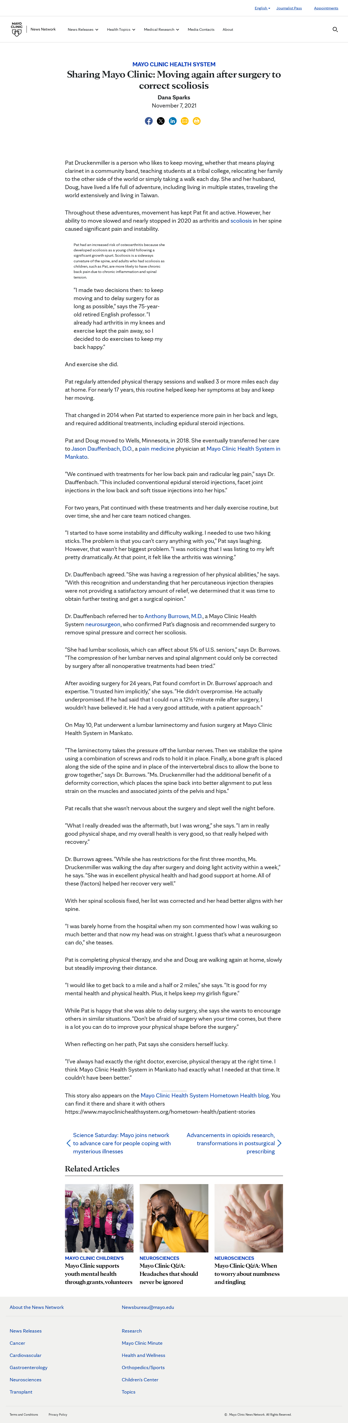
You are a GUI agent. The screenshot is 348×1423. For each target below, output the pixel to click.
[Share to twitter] (161, 120)
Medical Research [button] (159, 29)
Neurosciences (26, 1379)
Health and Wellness (143, 1355)
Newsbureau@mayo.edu (148, 1307)
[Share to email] (185, 120)
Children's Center (140, 1379)
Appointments (326, 8)
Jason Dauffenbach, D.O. (101, 448)
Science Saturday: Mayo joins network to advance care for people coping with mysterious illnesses (122, 1143)
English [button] (261, 8)
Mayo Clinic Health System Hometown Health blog (205, 1095)
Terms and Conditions (24, 1414)
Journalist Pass (289, 8)
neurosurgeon (103, 624)
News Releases (26, 1331)
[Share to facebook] (149, 120)
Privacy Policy (58, 1414)
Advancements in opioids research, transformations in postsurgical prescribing (231, 1143)
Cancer (17, 1343)
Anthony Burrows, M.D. (174, 616)
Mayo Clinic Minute (142, 1343)
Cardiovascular (26, 1355)
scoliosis (241, 220)
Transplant (21, 1392)
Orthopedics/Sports (143, 1367)
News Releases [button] (81, 29)
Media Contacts (201, 29)
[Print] (197, 120)
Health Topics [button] (119, 29)
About (228, 29)
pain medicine (156, 448)
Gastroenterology (28, 1367)
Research (132, 1331)
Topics (129, 1392)
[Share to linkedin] (173, 120)
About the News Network (37, 1307)
